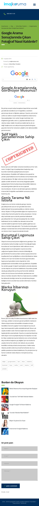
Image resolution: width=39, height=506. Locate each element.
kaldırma (29, 361)
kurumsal (4, 365)
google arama (11, 361)
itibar (23, 361)
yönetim (4, 369)
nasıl (21, 365)
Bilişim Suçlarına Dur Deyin (17, 420)
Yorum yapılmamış (9, 67)
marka (16, 365)
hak (19, 361)
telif (32, 365)
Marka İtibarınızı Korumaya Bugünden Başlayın (23, 388)
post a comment (11, 486)
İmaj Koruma (4, 26)
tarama (27, 365)
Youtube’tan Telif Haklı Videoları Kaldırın (21, 396)
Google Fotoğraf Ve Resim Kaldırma (20, 404)
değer (3, 361)
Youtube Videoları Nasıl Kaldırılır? (19, 412)
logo (11, 365)
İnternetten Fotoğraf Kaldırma (18, 428)
